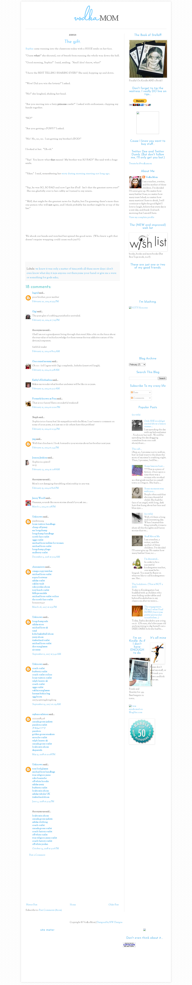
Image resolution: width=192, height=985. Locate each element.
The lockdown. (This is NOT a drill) (147, 586)
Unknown (37, 516)
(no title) (136, 414)
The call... (137, 449)
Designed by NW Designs (109, 922)
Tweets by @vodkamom (140, 163)
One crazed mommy (42, 361)
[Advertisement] (72, 880)
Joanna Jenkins (39, 457)
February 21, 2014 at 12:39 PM (46, 429)
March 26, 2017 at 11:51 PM (44, 607)
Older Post (113, 904)
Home (73, 904)
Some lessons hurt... (154, 466)
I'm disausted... (151, 559)
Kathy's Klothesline (42, 380)
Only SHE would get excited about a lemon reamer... (155, 424)
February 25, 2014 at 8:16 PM (45, 488)
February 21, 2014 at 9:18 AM (45, 370)
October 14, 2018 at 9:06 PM (45, 848)
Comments (138, 398)
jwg (34, 439)
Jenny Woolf (38, 498)
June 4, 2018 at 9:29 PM (43, 801)
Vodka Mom (152, 177)
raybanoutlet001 (40, 714)
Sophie (29, 49)
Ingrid (35, 293)
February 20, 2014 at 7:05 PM (46, 320)
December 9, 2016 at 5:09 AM (46, 557)
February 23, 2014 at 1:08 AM (46, 469)
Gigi (34, 311)
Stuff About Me (152, 536)
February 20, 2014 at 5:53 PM (45, 301)
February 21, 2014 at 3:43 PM (45, 447)
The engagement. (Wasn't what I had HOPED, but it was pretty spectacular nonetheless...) (153, 612)
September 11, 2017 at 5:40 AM (46, 654)
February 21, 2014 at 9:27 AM (46, 388)
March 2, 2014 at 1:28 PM (44, 506)
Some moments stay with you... (154, 490)
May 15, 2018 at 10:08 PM (43, 754)
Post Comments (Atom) (50, 910)
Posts (135, 392)
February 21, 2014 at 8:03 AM (46, 351)
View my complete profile (141, 217)
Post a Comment (37, 855)
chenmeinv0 (38, 567)
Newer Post (31, 904)
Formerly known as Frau (44, 398)
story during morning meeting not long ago (85, 173)
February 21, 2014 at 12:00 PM (46, 407)
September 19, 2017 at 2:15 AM (46, 704)
